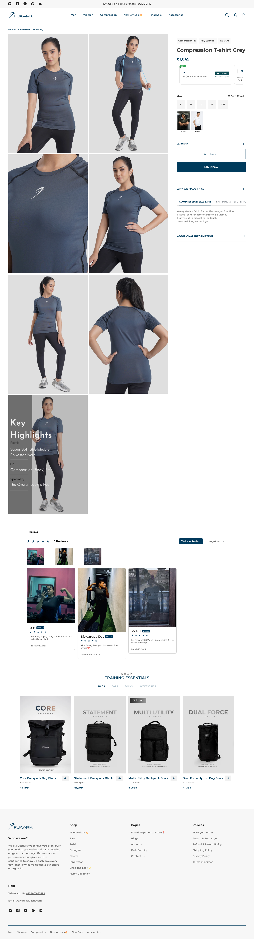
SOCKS (129, 686)
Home (11, 29)
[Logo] (20, 15)
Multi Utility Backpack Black (148, 778)
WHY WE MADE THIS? (190, 188)
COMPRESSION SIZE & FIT (195, 201)
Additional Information (211, 236)
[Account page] (235, 15)
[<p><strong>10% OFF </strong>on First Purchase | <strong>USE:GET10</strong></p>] (127, 4)
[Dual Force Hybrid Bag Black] (208, 734)
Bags (101, 686)
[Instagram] (10, 4)
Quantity (182, 143)
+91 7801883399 (35, 893)
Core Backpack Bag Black (38, 778)
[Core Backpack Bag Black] (45, 734)
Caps (115, 686)
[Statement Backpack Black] (100, 734)
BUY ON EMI (222, 73)
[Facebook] (17, 4)
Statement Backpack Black (93, 778)
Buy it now (211, 167)
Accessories (147, 686)
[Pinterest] (32, 4)
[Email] (40, 4)
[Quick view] (65, 778)
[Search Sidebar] (227, 15)
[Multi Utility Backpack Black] (154, 734)
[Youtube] (25, 4)
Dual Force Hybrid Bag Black (203, 778)
